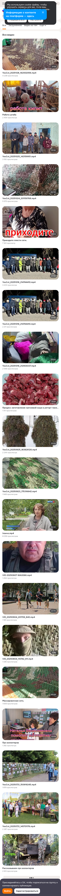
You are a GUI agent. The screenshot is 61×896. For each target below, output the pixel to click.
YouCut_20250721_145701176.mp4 (18, 826)
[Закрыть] (42, 12)
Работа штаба (9, 114)
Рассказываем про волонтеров (18, 868)
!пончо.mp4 (8, 533)
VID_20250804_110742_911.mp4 (17, 659)
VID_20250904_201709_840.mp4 (18, 617)
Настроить (35, 19)
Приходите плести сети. (14, 240)
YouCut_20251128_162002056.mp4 (19, 72)
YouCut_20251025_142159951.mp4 (19, 156)
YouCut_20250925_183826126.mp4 (19, 449)
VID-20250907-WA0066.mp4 (17, 575)
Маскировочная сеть (13, 700)
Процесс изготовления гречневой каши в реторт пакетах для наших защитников (30, 407)
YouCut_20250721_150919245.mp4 (19, 784)
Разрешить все (16, 19)
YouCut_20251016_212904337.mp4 (19, 365)
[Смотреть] (30, 54)
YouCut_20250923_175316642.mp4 (19, 491)
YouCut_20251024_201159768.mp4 (19, 198)
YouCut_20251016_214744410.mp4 (19, 282)
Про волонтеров (10, 742)
